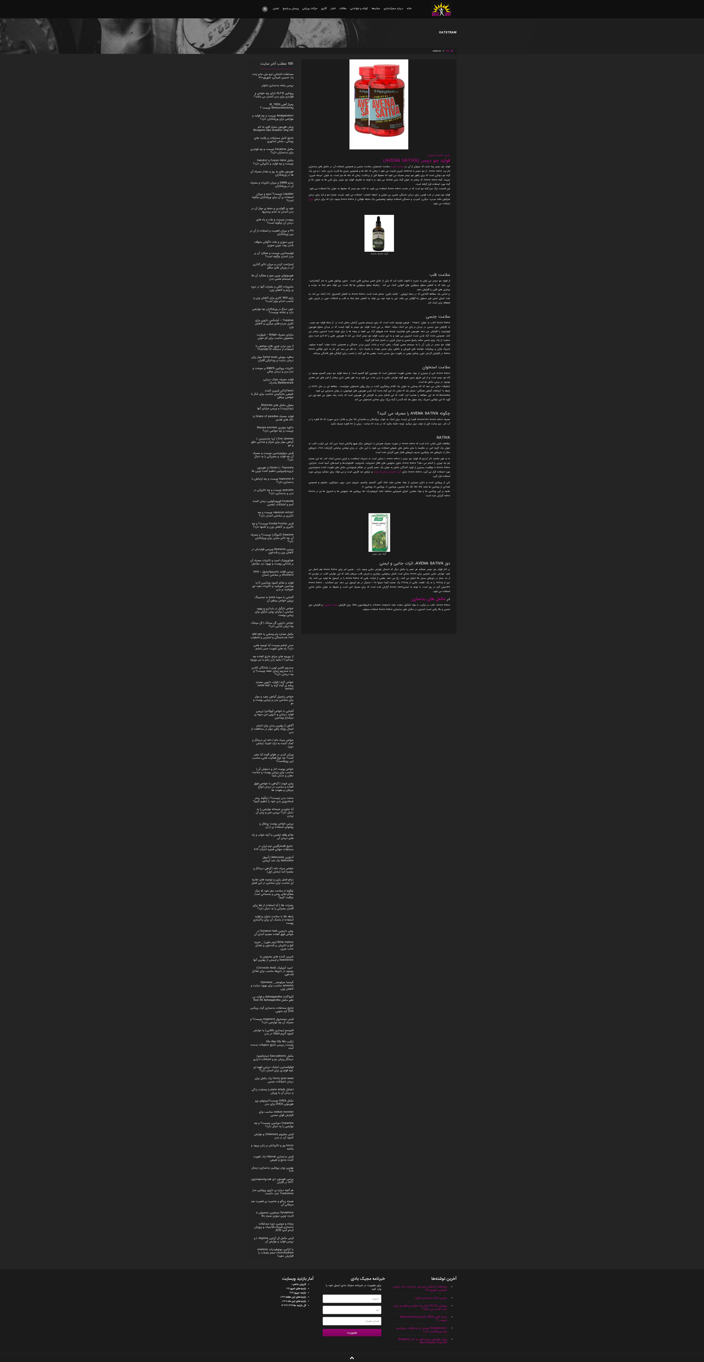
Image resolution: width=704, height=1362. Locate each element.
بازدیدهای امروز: (298, 1288)
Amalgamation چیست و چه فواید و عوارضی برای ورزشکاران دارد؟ (273, 117)
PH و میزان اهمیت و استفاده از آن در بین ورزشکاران (272, 232)
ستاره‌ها (376, 8)
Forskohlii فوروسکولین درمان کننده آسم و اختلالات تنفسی (273, 503)
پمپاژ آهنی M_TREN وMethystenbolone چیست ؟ (277, 106)
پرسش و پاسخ (291, 8)
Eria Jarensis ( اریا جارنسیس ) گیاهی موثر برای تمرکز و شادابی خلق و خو (272, 442)
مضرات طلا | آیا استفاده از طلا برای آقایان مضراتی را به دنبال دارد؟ (273, 907)
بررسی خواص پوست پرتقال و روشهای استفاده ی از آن (276, 825)
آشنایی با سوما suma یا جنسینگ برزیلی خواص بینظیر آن (274, 599)
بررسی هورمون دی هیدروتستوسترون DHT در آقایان (272, 1181)
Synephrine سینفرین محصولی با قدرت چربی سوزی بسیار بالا (275, 1214)
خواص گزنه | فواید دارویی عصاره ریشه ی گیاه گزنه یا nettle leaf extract (275, 685)
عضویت (352, 1332)
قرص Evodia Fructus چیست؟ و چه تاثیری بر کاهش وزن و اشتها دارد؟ (273, 525)
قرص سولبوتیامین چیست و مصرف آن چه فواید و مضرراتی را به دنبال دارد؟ (273, 456)
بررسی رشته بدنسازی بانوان (277, 85)
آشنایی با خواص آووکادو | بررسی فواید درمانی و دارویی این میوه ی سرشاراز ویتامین (274, 714)
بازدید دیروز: (300, 1293)
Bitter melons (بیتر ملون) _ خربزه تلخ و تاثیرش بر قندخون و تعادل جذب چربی (274, 945)
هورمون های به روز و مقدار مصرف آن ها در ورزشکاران (272, 173)
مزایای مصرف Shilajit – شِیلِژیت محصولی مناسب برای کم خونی (275, 336)
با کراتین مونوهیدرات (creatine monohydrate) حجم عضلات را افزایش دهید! (275, 1252)
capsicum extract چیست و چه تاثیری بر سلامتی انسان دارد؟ (276, 514)
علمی (447, 155)
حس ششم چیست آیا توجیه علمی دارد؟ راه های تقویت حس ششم (274, 647)
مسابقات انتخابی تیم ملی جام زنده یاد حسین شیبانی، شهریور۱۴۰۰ (273, 76)
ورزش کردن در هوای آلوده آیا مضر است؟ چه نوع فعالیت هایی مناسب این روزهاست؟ (273, 757)
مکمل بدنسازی (435, 155)
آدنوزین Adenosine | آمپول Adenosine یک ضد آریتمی (278, 859)
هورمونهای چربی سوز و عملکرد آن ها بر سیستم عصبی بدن (272, 277)
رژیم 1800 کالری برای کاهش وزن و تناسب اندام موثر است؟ (273, 299)
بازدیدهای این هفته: (295, 1297)
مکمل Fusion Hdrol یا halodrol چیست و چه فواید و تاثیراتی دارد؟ (273, 162)
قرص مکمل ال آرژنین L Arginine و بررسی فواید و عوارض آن (274, 1240)
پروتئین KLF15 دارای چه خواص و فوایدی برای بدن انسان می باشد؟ (274, 95)
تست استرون (330, 605)
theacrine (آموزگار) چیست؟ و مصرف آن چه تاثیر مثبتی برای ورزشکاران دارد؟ (272, 538)
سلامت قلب (397, 166)
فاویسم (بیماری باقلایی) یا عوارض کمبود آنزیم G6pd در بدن (273, 1032)
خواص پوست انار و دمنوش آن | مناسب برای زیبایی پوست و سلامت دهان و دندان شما (273, 772)
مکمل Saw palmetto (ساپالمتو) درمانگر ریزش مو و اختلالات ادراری (273, 1058)
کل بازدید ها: (299, 1305)
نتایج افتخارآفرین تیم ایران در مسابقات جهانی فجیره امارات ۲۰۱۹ (274, 848)
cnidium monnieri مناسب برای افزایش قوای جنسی (276, 1113)
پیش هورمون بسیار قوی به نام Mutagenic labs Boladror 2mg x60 (273, 128)
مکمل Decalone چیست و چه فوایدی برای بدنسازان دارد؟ (272, 151)
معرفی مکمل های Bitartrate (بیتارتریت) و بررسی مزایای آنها (275, 407)
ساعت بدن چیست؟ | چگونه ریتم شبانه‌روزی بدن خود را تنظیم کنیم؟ (273, 800)
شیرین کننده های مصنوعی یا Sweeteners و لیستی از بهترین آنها (273, 958)
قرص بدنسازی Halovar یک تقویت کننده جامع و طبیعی (273, 1158)
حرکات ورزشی (309, 8)
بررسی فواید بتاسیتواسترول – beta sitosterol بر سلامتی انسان (274, 573)
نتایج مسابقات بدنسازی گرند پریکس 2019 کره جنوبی (272, 1009)
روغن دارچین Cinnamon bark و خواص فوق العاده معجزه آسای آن (274, 932)
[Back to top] (352, 1358)
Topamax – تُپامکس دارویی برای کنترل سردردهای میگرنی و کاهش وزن (274, 323)
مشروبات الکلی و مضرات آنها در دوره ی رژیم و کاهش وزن (272, 288)
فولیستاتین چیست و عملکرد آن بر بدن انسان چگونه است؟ (274, 255)
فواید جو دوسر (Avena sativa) (416, 160)
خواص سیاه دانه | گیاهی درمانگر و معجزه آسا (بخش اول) (273, 870)
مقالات (342, 8)
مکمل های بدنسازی (428, 599)
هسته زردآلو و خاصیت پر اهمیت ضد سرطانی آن (272, 1203)
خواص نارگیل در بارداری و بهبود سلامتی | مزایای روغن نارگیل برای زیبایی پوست (274, 611)
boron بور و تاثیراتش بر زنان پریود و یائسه (272, 1147)
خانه (409, 8)
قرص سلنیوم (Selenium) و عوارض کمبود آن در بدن (274, 1136)
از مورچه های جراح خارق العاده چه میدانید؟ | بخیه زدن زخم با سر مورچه (272, 658)
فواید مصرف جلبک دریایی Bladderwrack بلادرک (278, 381)
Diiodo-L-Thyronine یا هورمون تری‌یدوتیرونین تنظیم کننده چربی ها (273, 469)
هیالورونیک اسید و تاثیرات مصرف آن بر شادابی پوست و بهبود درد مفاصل (272, 562)
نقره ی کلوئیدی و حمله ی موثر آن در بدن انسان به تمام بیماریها (272, 210)
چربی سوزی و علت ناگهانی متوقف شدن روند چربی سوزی (274, 244)
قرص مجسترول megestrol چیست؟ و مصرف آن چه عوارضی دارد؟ (272, 1021)
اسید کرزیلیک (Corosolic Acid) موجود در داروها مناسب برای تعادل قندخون (273, 971)
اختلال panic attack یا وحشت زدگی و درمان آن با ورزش (273, 1091)
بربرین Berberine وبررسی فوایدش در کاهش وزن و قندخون (273, 551)
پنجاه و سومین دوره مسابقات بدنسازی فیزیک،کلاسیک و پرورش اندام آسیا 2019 (274, 1227)
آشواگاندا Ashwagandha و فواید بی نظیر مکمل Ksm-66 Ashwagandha (273, 998)
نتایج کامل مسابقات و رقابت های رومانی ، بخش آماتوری (274, 140)
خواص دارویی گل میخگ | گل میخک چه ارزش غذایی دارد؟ (272, 624)
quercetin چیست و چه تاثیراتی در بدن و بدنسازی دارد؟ (274, 492)
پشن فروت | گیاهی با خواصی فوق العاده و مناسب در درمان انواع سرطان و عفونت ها (274, 786)
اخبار (333, 8)
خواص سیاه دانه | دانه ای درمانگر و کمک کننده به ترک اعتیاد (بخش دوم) (273, 743)
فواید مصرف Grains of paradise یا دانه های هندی (273, 418)
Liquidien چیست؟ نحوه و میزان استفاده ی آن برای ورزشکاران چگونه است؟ (273, 197)
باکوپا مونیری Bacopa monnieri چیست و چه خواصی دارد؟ (275, 429)
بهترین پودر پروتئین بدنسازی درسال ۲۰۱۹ (273, 1169)
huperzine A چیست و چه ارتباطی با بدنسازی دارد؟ (273, 480)
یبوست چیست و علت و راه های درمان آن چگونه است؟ (275, 221)
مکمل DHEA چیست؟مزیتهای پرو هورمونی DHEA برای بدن (274, 1102)
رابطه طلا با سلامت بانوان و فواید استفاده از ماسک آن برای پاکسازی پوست (273, 919)
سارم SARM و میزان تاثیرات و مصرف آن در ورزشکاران (272, 184)
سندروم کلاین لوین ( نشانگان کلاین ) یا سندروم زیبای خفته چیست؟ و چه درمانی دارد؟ (273, 671)
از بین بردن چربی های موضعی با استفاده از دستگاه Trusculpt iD (275, 347)
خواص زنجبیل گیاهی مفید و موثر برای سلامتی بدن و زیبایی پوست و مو (273, 699)
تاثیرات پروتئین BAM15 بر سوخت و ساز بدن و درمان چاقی (273, 370)
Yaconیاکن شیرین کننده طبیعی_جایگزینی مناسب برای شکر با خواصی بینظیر (272, 393)
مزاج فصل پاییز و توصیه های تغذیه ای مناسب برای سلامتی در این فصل (273, 881)
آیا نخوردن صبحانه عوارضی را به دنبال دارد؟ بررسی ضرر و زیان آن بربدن (275, 812)
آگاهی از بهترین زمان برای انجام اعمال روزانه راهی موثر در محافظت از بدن (272, 728)
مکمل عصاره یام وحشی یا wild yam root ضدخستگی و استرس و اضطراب (272, 636)
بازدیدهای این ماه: (296, 1301)
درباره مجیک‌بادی (393, 8)
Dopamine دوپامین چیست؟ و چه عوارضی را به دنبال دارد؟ (274, 1125)
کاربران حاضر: (299, 1284)
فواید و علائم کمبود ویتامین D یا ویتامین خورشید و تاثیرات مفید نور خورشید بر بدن (273, 586)
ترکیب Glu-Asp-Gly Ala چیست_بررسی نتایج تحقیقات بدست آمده (272, 1044)
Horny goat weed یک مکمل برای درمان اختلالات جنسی (274, 1080)
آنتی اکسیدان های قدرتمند (387, 472)
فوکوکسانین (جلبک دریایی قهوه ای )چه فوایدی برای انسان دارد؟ (273, 1069)
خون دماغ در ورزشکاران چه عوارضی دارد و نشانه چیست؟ (273, 311)
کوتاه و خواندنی (359, 8)
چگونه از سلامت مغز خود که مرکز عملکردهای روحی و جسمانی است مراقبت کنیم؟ (274, 894)
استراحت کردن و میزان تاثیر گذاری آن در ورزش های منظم (273, 266)
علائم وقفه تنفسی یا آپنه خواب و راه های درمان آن (273, 836)
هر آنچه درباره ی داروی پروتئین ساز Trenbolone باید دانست (273, 1192)
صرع (311, 199)
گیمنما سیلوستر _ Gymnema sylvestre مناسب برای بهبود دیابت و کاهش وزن (272, 985)
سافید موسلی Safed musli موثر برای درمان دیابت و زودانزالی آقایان (273, 359)
